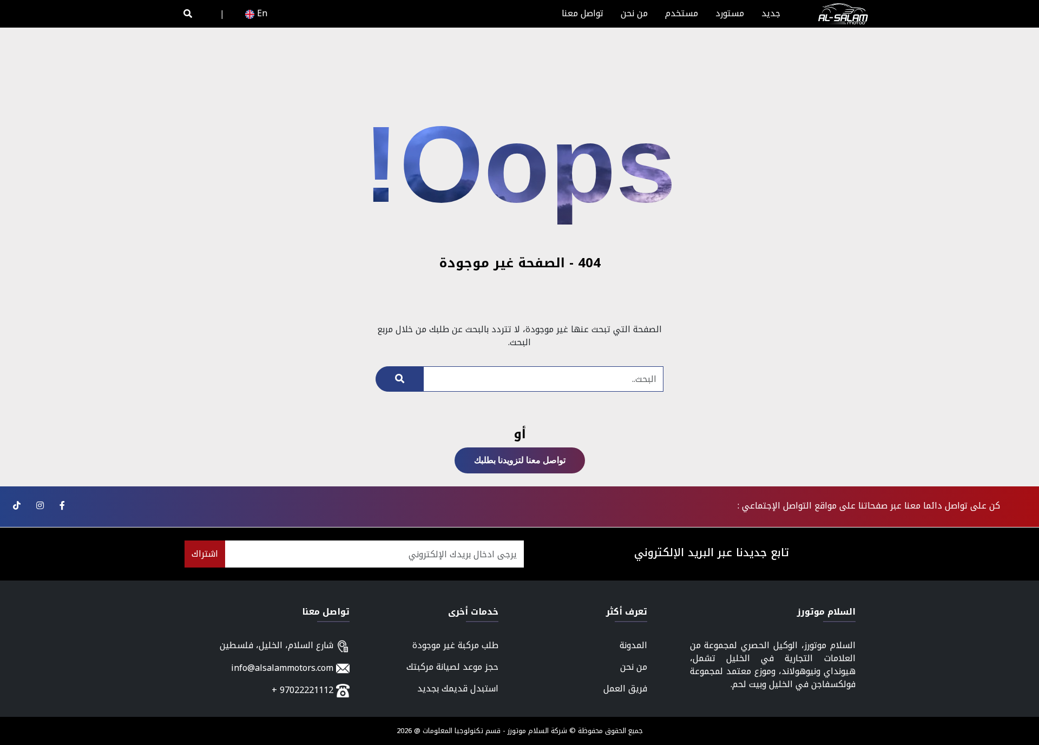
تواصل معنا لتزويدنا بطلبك (519, 460)
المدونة (633, 645)
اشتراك (205, 553)
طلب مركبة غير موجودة (455, 645)
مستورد (729, 13)
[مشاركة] (61, 505)
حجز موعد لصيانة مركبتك (452, 666)
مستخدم (681, 13)
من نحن (634, 13)
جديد (770, 13)
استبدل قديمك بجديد (457, 688)
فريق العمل (625, 688)
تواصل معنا (582, 13)
